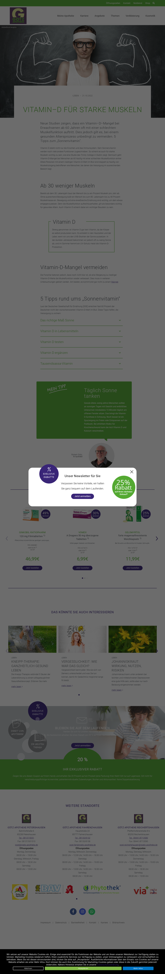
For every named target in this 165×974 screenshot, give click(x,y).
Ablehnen (28, 968)
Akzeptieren (83, 968)
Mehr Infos (138, 968)
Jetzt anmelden (83, 496)
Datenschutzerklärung (107, 964)
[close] (132, 472)
